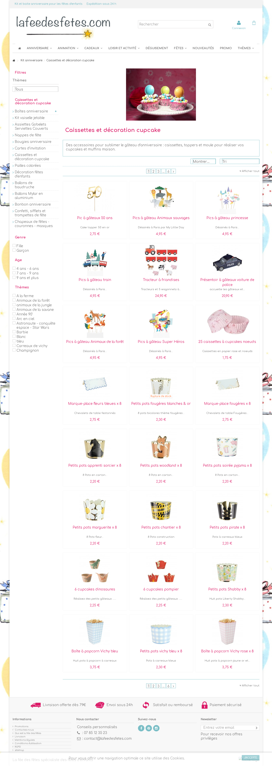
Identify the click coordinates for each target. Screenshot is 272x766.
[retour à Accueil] (14, 60)
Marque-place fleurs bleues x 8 (94, 404)
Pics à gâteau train (95, 280)
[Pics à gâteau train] (95, 260)
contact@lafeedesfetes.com (108, 739)
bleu (20, 341)
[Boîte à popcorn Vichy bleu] (95, 631)
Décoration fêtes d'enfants (29, 174)
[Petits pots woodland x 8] (161, 446)
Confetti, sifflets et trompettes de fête (30, 213)
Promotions (21, 726)
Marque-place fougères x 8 (227, 404)
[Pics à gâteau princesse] (227, 198)
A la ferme (25, 296)
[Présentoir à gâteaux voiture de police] (227, 260)
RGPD (18, 746)
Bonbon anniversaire (33, 204)
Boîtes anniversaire (31, 111)
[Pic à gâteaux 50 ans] (95, 198)
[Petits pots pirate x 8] (227, 508)
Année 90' (25, 314)
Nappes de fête (28, 135)
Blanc (21, 337)
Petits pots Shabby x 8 (227, 589)
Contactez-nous (24, 729)
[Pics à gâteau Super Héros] (161, 322)
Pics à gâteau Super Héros (161, 342)
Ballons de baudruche (24, 185)
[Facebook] (141, 728)
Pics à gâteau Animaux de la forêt (95, 342)
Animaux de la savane (35, 310)
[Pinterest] (149, 728)
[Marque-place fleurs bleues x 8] (95, 384)
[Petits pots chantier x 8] (161, 508)
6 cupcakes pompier (161, 589)
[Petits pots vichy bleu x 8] (161, 631)
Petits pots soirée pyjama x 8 (227, 465)
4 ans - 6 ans (28, 269)
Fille (20, 246)
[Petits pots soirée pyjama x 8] (227, 446)
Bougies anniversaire (33, 142)
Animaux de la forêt (33, 300)
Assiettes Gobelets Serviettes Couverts (31, 127)
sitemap (19, 750)
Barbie (22, 332)
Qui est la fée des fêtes (28, 733)
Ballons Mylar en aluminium (29, 196)
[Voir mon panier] (253, 23)
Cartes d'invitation (30, 148)
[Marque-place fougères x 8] (227, 384)
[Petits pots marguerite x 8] (95, 508)
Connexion (239, 28)
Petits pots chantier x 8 (161, 527)
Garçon (23, 251)
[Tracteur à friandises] (161, 260)
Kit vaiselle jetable (30, 118)
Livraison (20, 736)
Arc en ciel (25, 319)
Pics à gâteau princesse (227, 218)
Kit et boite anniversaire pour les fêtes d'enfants (48, 3)
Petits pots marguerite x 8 (95, 527)
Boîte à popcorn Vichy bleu (94, 651)
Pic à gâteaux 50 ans (95, 218)
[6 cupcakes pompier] (161, 569)
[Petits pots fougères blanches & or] (161, 384)
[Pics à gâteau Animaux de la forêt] (95, 322)
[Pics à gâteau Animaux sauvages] (161, 198)
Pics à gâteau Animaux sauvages (161, 218)
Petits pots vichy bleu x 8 (161, 651)
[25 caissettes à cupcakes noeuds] (227, 322)
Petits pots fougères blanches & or (161, 404)
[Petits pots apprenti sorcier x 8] (95, 446)
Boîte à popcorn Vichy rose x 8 (227, 651)
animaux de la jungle (34, 305)
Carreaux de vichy (32, 346)
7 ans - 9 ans (28, 273)
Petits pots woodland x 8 (161, 465)
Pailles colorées (28, 166)
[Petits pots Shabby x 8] (227, 569)
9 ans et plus (28, 278)
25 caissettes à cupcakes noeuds (227, 342)
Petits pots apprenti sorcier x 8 (94, 465)
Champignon (28, 350)
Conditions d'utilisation (28, 743)
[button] (180, 48)
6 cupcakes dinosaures (95, 589)
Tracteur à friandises (161, 280)
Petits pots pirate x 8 (227, 527)
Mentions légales (25, 740)
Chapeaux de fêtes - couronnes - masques (34, 224)
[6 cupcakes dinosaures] (95, 569)
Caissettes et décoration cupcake (32, 157)
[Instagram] (156, 728)
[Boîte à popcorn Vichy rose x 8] (227, 631)
